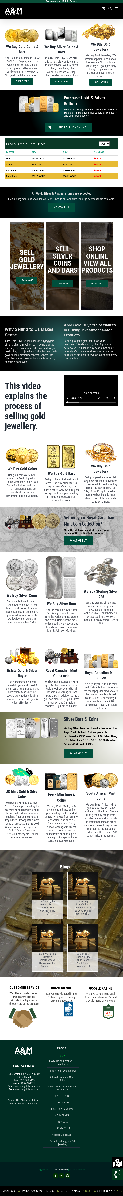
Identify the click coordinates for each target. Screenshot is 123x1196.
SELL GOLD (63, 1096)
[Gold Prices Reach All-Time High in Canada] (83, 938)
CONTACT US (63, 1128)
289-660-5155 (27, 1080)
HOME (61, 1056)
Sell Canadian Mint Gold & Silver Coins (62, 1088)
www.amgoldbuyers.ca (26, 1089)
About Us (25, 1100)
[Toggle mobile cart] (103, 8)
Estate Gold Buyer (63, 1134)
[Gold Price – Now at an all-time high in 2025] (47, 885)
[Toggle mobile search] (110, 8)
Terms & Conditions (28, 1103)
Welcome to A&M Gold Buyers (61, 1)
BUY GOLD (63, 1121)
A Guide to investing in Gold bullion (63, 1063)
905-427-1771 (28, 1083)
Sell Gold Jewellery (63, 1109)
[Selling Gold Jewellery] (83, 885)
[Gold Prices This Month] (47, 938)
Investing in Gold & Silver (63, 1070)
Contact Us (13, 1100)
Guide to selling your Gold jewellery (63, 1143)
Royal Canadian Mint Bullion (63, 1079)
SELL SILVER (63, 1102)
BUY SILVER (63, 1115)
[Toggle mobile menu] (116, 8)
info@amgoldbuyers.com (27, 1086)
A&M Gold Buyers (60, 1169)
